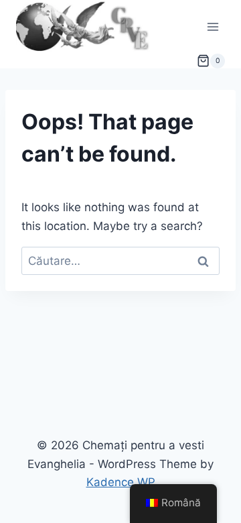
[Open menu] (212, 26)
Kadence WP (120, 482)
